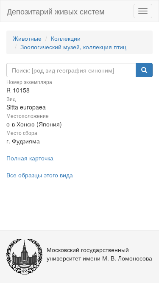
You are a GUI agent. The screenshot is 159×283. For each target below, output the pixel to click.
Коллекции (66, 38)
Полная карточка (29, 158)
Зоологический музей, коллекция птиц (73, 46)
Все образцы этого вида (39, 175)
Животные (27, 38)
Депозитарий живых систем (55, 11)
